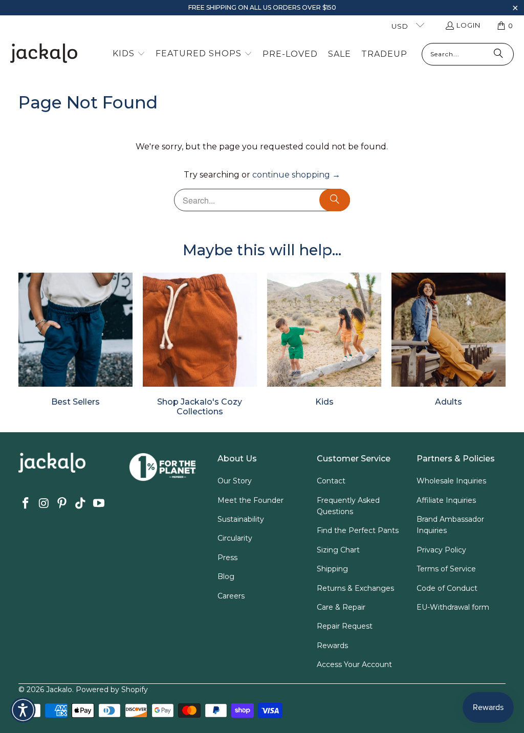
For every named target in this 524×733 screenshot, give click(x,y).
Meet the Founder (250, 500)
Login (468, 25)
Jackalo (59, 689)
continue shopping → (296, 175)
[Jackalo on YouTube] (98, 503)
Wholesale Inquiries (451, 480)
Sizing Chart (338, 549)
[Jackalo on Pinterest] (62, 503)
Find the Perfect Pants (358, 530)
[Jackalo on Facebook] (26, 503)
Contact (331, 480)
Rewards (332, 645)
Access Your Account (354, 664)
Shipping (332, 568)
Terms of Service (446, 568)
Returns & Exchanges (355, 588)
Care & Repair (341, 607)
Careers (231, 596)
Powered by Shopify (112, 689)
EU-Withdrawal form (453, 607)
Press (227, 557)
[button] (515, 9)
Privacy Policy (441, 549)
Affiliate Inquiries (446, 500)
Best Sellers (75, 340)
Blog (225, 576)
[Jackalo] (43, 53)
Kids (324, 340)
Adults (448, 340)
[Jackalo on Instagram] (44, 503)
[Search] (498, 54)
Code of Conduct (447, 588)
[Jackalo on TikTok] (81, 503)
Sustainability (240, 519)
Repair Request (345, 626)
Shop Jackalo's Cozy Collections (200, 345)
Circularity (234, 538)
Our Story (234, 480)
